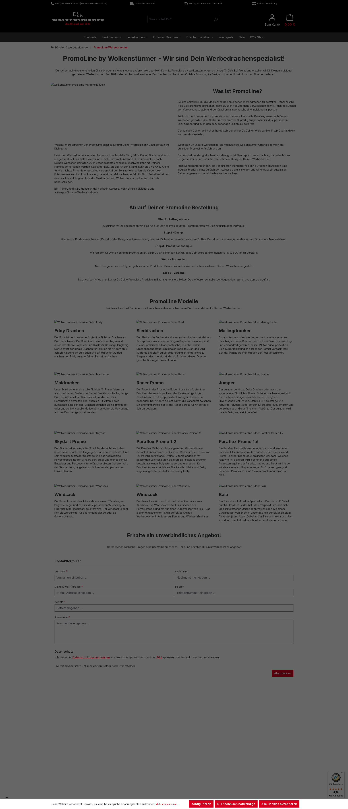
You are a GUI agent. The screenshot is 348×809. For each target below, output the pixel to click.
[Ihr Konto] (272, 20)
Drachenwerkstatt (129, 756)
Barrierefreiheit (189, 775)
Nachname (181, 571)
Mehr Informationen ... (167, 804)
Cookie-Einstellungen (193, 770)
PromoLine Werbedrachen (258, 761)
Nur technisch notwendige (236, 804)
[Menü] (342, 773)
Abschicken (282, 673)
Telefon (179, 586)
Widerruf (186, 752)
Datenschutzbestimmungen (91, 657)
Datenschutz (188, 766)
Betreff (60, 601)
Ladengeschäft (127, 752)
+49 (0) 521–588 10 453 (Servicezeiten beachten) (80, 3)
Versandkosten (163, 792)
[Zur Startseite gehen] (78, 18)
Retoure (62, 761)
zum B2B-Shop (252, 752)
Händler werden (252, 756)
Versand (124, 766)
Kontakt (61, 752)
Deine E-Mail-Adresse (69, 586)
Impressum (187, 756)
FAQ (59, 756)
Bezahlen (124, 761)
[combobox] (180, 19)
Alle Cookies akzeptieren (279, 804)
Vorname (61, 571)
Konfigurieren (201, 804)
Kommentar (62, 617)
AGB (159, 657)
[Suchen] (216, 19)
